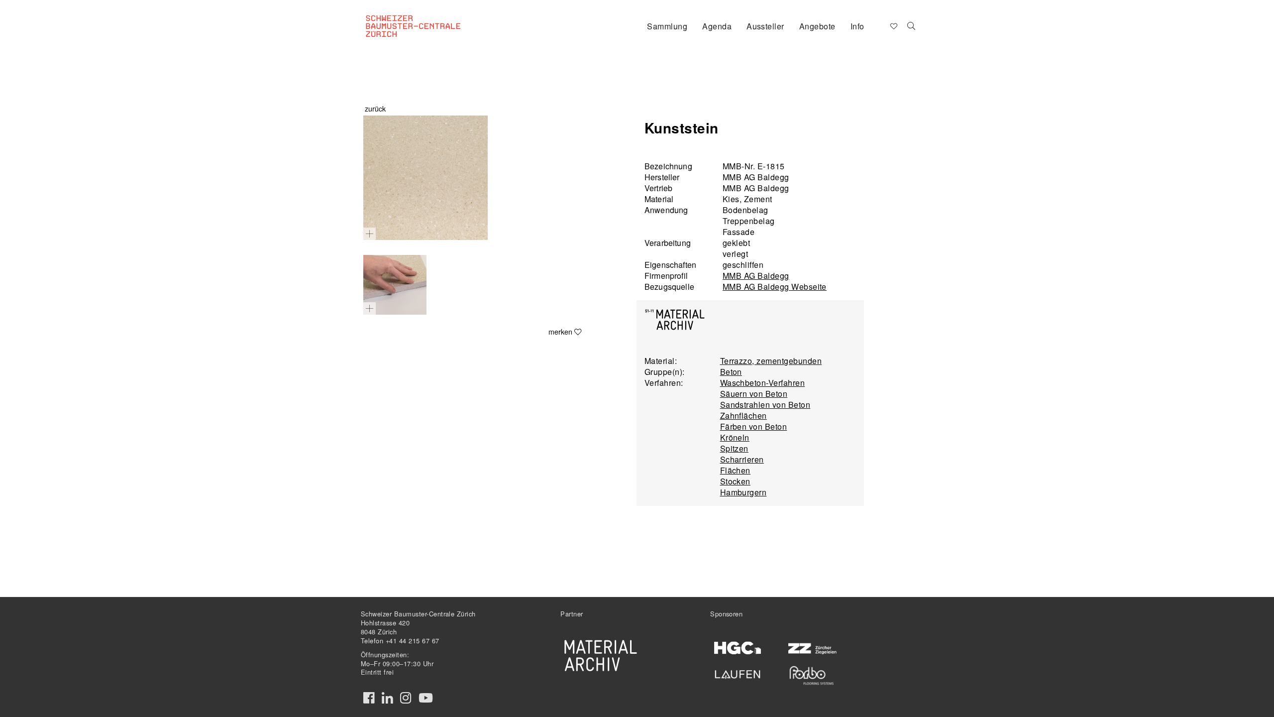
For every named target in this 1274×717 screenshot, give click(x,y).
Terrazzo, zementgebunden (771, 360)
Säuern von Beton (754, 393)
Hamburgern (743, 492)
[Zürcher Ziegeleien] (811, 647)
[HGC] (737, 648)
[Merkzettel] (893, 25)
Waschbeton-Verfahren (762, 382)
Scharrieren (742, 459)
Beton (731, 371)
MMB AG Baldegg (756, 275)
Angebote (817, 26)
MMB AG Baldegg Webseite (775, 286)
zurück (375, 108)
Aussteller (765, 26)
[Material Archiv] (600, 655)
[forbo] (811, 675)
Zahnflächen (743, 415)
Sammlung (667, 26)
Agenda (717, 26)
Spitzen (734, 448)
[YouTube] (425, 698)
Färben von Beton (753, 426)
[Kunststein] (425, 178)
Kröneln (734, 437)
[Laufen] (737, 672)
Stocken (735, 481)
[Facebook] (369, 698)
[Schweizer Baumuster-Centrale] (426, 17)
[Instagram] (406, 698)
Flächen (735, 470)
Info (857, 26)
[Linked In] (387, 698)
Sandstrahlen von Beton (765, 404)
